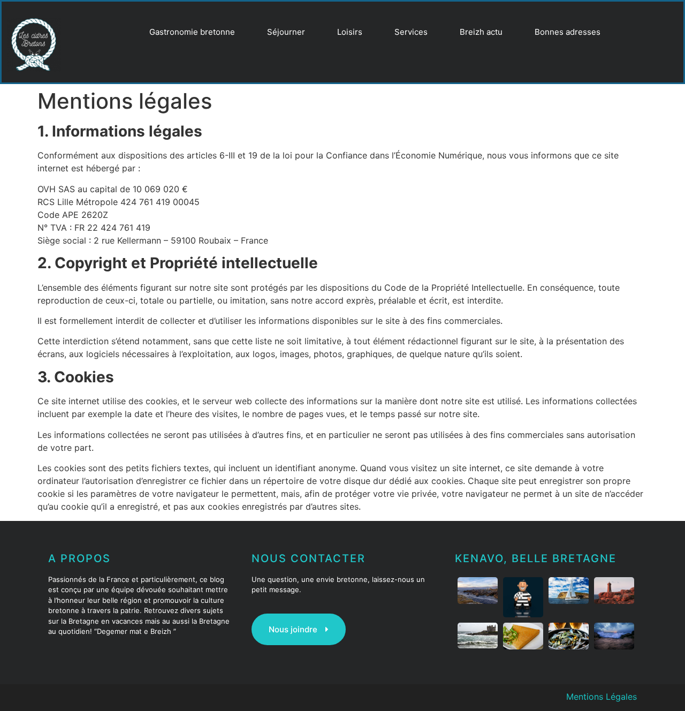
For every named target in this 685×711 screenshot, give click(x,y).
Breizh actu (481, 32)
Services (411, 32)
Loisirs (349, 32)
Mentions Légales (601, 696)
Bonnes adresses (567, 32)
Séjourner (286, 32)
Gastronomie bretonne (192, 32)
